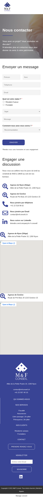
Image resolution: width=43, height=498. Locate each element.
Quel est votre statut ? (12, 99)
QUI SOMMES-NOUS (21, 399)
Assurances (21, 413)
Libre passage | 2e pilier (22, 417)
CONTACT (22, 439)
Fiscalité (22, 411)
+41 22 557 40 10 (21, 392)
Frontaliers (21, 434)
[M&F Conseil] (7, 7)
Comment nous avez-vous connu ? (18, 126)
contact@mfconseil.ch (21, 389)
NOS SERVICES (21, 405)
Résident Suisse (12, 102)
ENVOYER (14, 142)
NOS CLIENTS (21, 425)
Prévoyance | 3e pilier (21, 419)
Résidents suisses (21, 431)
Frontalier (9, 105)
